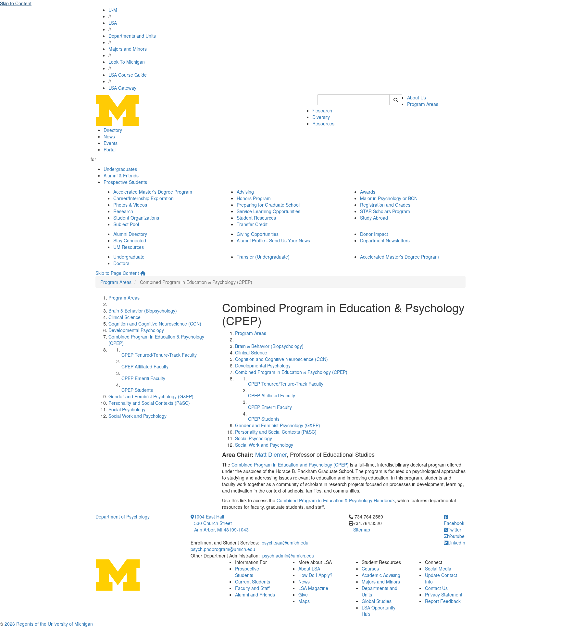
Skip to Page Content (117, 273)
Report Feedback (443, 601)
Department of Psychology (122, 516)
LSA (112, 22)
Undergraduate (128, 256)
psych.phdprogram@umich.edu (223, 549)
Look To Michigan (126, 61)
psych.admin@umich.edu (288, 555)
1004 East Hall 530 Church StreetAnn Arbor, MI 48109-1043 (221, 523)
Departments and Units (132, 35)
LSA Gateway (122, 87)
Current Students (252, 581)
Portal (110, 149)
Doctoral (122, 263)
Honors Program (254, 198)
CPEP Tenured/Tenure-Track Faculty (159, 355)
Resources (323, 123)
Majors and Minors (127, 48)
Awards (367, 191)
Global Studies (377, 601)
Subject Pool (126, 224)
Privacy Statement (443, 594)
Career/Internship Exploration (143, 198)
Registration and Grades (385, 204)
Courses (370, 568)
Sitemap (361, 529)
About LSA (309, 568)
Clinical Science (124, 317)
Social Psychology (126, 409)
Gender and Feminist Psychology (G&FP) (150, 396)
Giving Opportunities (258, 234)
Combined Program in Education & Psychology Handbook (336, 500)
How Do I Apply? (315, 575)
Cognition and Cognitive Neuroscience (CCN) (154, 323)
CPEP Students (137, 390)
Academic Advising (381, 575)
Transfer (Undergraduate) (263, 256)
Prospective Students (125, 182)
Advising (245, 191)
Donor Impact (374, 234)
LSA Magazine (313, 588)
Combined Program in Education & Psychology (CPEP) (291, 372)
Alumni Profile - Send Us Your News (273, 240)
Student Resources (256, 217)
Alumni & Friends (121, 175)
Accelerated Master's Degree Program (152, 191)
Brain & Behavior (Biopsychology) (142, 310)
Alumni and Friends (255, 594)
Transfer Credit (252, 224)
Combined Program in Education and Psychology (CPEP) (290, 464)
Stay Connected (129, 240)
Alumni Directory (130, 234)
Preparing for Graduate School (268, 204)
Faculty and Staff (252, 588)
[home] (142, 273)
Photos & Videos (130, 204)
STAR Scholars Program (385, 211)
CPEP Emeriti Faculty (143, 378)
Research (322, 110)
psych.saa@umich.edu (285, 542)
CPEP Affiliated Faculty (144, 366)
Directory (113, 130)
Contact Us (436, 588)
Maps (304, 601)
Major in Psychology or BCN (389, 198)
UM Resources (128, 247)
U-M (112, 9)
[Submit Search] (395, 99)
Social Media (438, 568)
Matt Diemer (271, 454)
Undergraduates (120, 169)
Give (303, 594)
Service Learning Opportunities (268, 211)
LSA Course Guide (127, 74)
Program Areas (422, 104)
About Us (416, 97)
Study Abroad (374, 217)
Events (111, 143)
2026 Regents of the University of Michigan (49, 624)
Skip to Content (15, 3)
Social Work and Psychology (137, 416)
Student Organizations (136, 217)
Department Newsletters (385, 240)
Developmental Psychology (136, 330)
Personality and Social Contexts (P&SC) (149, 403)
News (109, 136)
